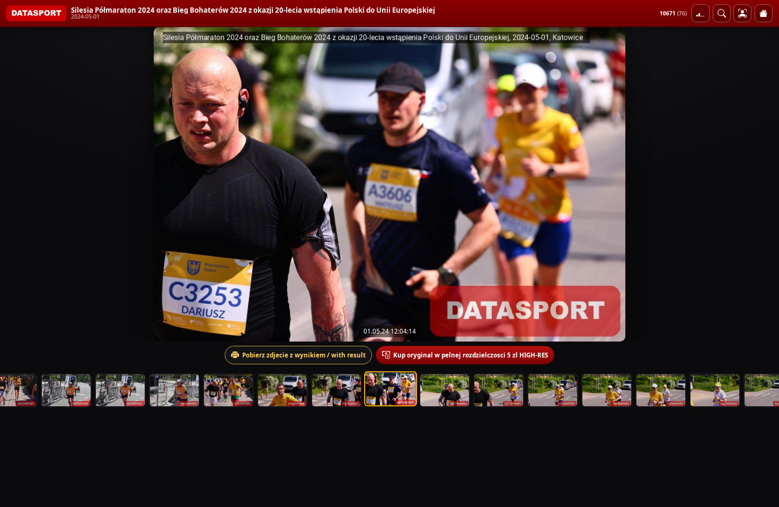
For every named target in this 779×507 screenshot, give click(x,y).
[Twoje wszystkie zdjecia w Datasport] (742, 13)
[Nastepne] (761, 184)
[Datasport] (36, 13)
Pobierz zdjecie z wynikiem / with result (304, 355)
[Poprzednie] (17, 184)
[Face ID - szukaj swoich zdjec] (722, 13)
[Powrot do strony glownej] (764, 13)
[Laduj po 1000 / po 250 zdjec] (701, 13)
